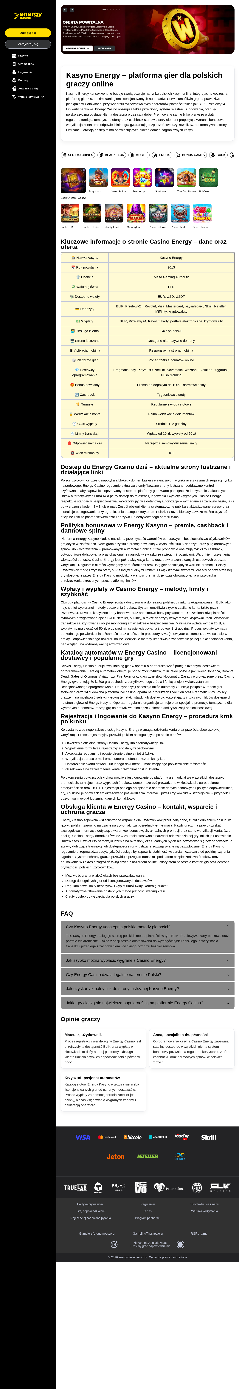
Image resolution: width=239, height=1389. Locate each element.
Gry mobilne (26, 63)
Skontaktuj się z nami (204, 1204)
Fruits (164, 155)
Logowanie (25, 72)
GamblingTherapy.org (148, 1233)
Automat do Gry (28, 88)
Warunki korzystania (204, 1211)
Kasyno (23, 55)
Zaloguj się (28, 32)
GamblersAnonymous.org (96, 1233)
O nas (148, 1211)
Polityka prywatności (90, 1204)
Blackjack (114, 155)
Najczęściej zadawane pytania (90, 1218)
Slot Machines (80, 155)
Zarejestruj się (28, 44)
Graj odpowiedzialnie (91, 1211)
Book (221, 155)
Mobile (142, 155)
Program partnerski (147, 1218)
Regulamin (147, 1204)
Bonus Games (193, 155)
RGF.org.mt (199, 1233)
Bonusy (23, 80)
